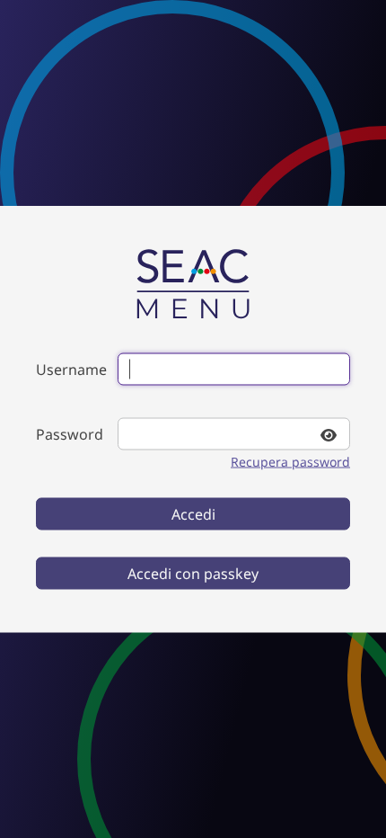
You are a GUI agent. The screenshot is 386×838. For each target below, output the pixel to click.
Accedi (193, 514)
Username (71, 369)
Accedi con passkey (193, 574)
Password (69, 434)
